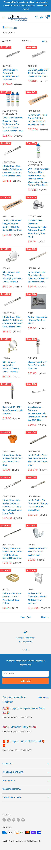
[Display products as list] (47, 41)
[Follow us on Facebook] (4, 820)
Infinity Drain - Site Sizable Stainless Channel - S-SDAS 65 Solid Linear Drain (38, 277)
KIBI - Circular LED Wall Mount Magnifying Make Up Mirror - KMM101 (12, 277)
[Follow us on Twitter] (9, 820)
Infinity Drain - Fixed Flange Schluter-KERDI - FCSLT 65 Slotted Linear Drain (12, 225)
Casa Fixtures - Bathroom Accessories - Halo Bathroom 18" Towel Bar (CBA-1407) (37, 414)
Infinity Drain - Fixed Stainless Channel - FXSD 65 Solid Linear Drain (37, 460)
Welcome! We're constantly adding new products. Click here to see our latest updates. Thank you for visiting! (25, 5)
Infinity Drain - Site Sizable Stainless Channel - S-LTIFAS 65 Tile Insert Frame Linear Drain (12, 507)
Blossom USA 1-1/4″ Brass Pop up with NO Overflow (12, 410)
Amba (30, 313)
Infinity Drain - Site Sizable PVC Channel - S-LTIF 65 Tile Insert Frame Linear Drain (12, 322)
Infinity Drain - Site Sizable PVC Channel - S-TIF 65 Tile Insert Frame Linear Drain (12, 171)
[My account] (41, 17)
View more (43, 697)
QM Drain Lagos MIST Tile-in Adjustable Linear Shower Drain (38, 73)
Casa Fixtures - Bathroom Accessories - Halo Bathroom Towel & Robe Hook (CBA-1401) (37, 228)
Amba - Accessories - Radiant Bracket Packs (37, 320)
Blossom (32, 358)
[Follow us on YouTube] (23, 820)
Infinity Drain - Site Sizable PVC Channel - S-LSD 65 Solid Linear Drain (38, 505)
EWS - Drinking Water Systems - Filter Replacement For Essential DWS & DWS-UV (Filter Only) (12, 124)
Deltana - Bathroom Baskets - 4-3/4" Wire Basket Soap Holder (11, 598)
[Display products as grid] (43, 41)
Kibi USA (6, 268)
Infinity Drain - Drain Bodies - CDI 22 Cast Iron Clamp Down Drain (12, 460)
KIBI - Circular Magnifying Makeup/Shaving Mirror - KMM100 (10, 367)
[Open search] (36, 17)
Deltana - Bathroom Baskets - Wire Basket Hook (37, 552)
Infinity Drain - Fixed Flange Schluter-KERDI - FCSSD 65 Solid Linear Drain (37, 119)
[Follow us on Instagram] (13, 820)
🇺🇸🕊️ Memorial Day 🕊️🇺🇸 (19, 727)
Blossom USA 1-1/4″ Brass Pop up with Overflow (37, 365)
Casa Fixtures (34, 216)
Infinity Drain (34, 111)
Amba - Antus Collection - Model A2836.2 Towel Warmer (37, 598)
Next (43, 617)
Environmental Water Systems (9, 112)
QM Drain (6, 66)
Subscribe (25, 681)
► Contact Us (37, 641)
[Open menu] (3, 17)
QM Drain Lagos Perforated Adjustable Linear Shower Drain (10, 74)
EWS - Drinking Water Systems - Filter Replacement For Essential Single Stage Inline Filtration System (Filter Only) (38, 177)
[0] (46, 17)
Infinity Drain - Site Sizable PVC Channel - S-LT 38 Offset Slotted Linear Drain (12, 553)
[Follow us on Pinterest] (18, 820)
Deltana (32, 544)
